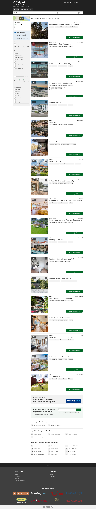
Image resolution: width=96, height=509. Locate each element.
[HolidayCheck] (74, 493)
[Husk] (46, 24)
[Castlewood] (57, 500)
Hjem (14, 6)
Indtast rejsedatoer (74, 37)
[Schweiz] (39, 500)
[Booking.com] (39, 493)
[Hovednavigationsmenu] (82, 2)
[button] (36, 63)
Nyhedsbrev (17, 476)
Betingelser (17, 478)
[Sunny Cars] (21, 500)
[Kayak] (21, 493)
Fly (31, 9)
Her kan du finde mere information (72, 413)
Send (78, 410)
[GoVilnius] (74, 500)
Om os (51, 474)
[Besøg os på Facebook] (44, 507)
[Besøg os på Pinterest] (49, 507)
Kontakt (16, 474)
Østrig (18, 6)
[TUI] (57, 493)
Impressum (52, 476)
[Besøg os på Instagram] (47, 507)
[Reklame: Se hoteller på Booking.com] (73, 401)
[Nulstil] (54, 12)
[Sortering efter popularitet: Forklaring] (21, 25)
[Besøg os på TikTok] (52, 507)
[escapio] (19, 2)
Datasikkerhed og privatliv (20, 480)
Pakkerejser (25, 9)
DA (77, 2)
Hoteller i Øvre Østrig (25, 6)
